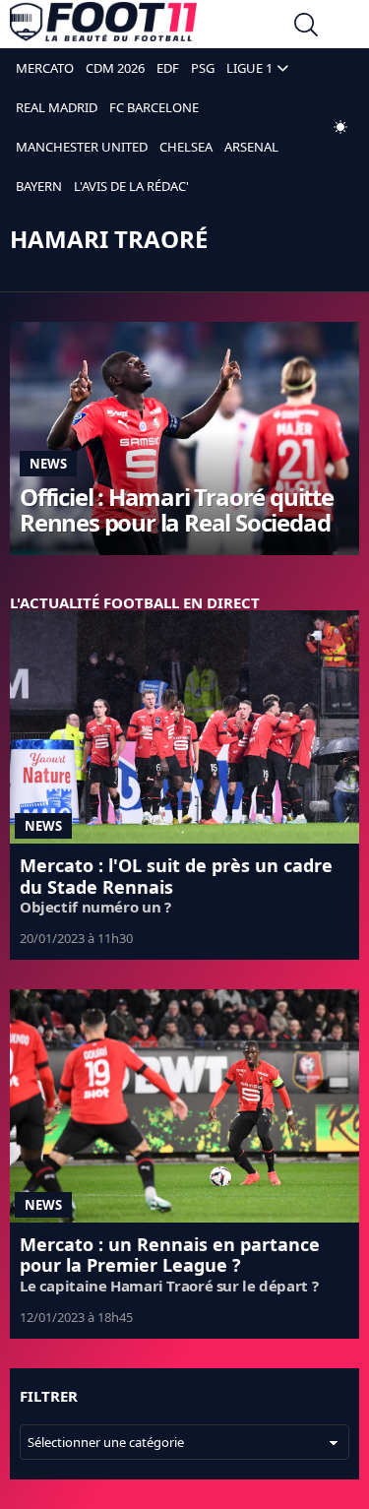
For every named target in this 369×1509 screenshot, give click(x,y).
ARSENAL (251, 147)
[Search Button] (306, 27)
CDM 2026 (115, 68)
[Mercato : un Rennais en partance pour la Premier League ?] (184, 1106)
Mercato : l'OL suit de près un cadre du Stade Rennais (176, 876)
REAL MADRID (56, 107)
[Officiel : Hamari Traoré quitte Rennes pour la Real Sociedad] (184, 438)
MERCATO (45, 68)
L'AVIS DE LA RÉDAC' (131, 186)
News (48, 463)
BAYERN (39, 186)
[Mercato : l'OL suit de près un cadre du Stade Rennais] (184, 727)
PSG (203, 68)
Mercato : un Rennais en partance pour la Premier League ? (170, 1255)
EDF (167, 68)
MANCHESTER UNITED (82, 147)
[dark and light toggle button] (340, 127)
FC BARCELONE (154, 107)
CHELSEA (186, 147)
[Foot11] (103, 26)
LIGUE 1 (249, 68)
